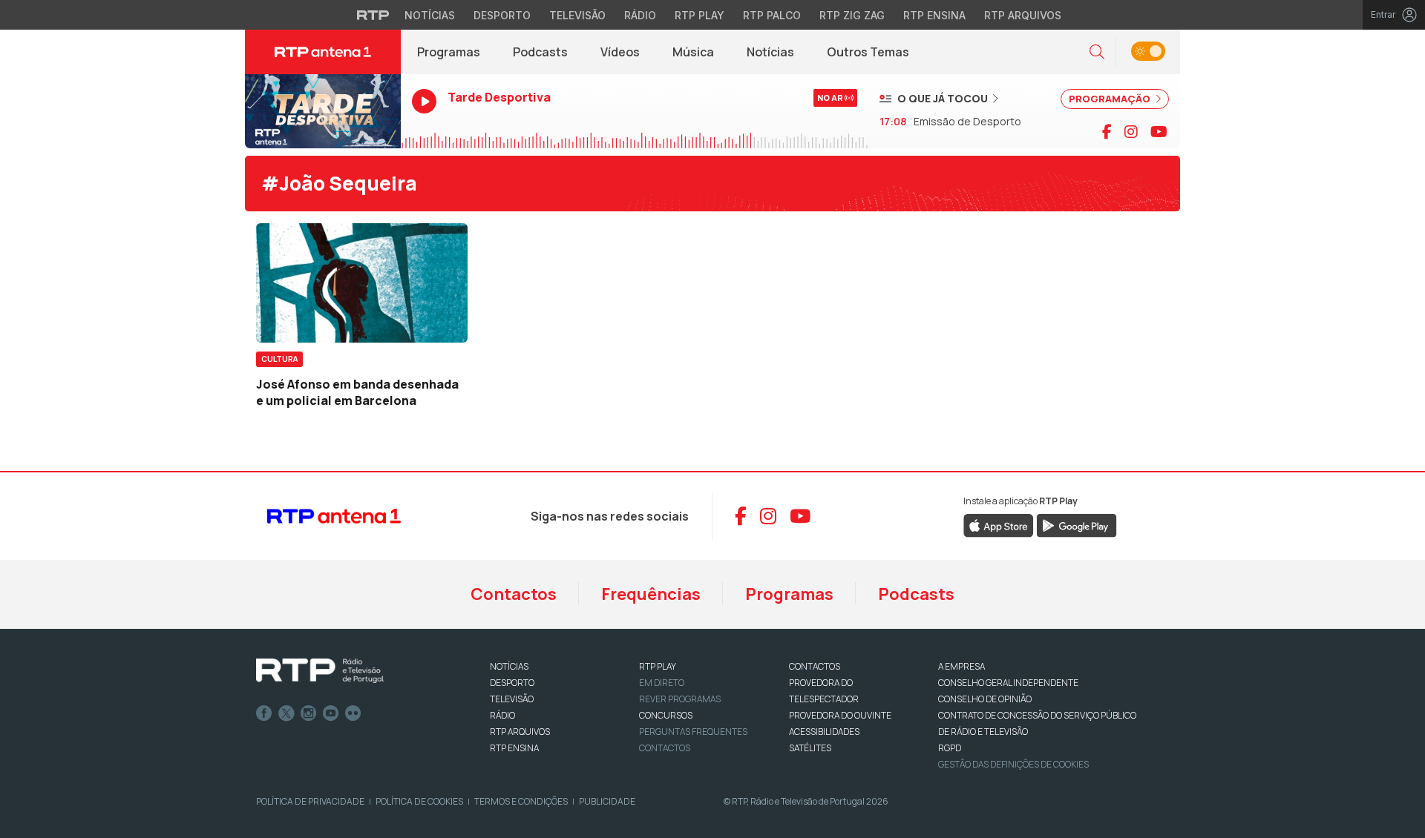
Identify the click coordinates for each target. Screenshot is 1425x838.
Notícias (429, 15)
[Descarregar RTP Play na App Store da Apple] (998, 524)
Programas (448, 52)
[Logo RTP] (320, 671)
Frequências (651, 594)
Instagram (309, 713)
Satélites (810, 748)
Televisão (577, 15)
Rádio (640, 15)
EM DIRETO (661, 682)
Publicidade (607, 801)
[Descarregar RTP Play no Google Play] (1076, 524)
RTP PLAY (657, 666)
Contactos (514, 594)
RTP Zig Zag (852, 15)
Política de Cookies (419, 801)
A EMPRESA (961, 666)
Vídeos (620, 52)
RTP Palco (772, 15)
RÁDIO (502, 715)
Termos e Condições (521, 801)
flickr (353, 713)
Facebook (264, 713)
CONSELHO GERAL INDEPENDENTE (1008, 682)
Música (693, 52)
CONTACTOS (814, 666)
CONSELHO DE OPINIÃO (985, 699)
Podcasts (540, 52)
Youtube (331, 713)
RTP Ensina (934, 15)
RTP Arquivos (1022, 15)
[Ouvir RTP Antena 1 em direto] (323, 111)
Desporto (502, 15)
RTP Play (699, 15)
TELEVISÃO (512, 699)
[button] (1097, 52)
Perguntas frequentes (693, 731)
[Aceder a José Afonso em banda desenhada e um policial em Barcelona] (362, 282)
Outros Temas (868, 52)
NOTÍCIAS (509, 666)
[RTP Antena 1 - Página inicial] (323, 52)
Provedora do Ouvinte (840, 715)
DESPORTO (512, 682)
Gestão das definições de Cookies (1013, 764)
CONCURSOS (665, 715)
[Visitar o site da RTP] (373, 15)
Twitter (286, 713)
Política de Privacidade (310, 801)
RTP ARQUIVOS (520, 731)
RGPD (949, 748)
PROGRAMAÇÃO (1111, 98)
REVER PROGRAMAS (680, 699)
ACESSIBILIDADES (824, 731)
